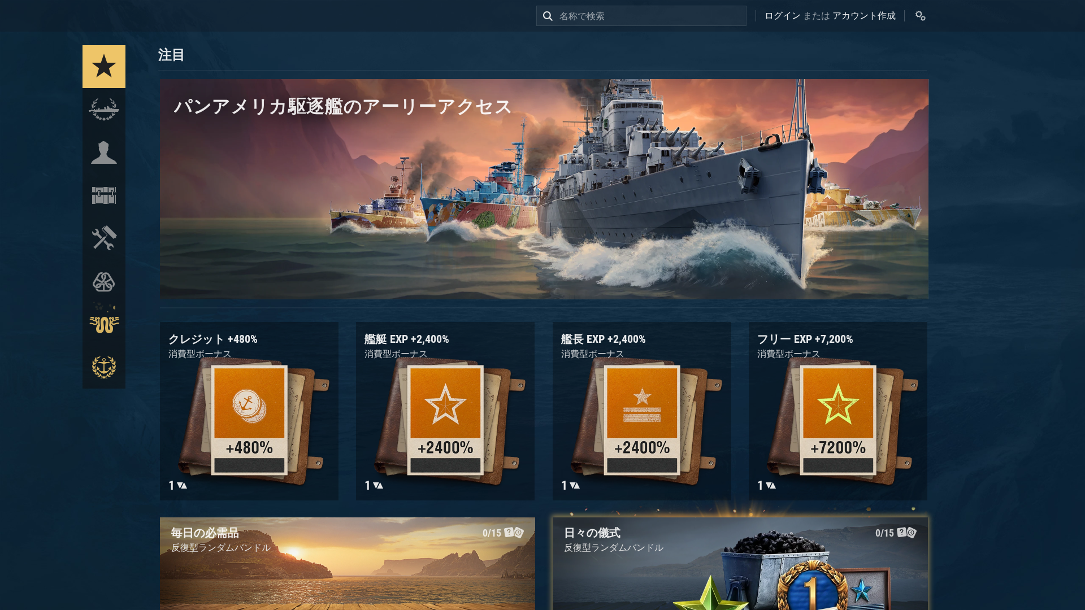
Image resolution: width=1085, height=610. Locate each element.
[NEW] (104, 66)
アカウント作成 (864, 15)
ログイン (783, 15)
